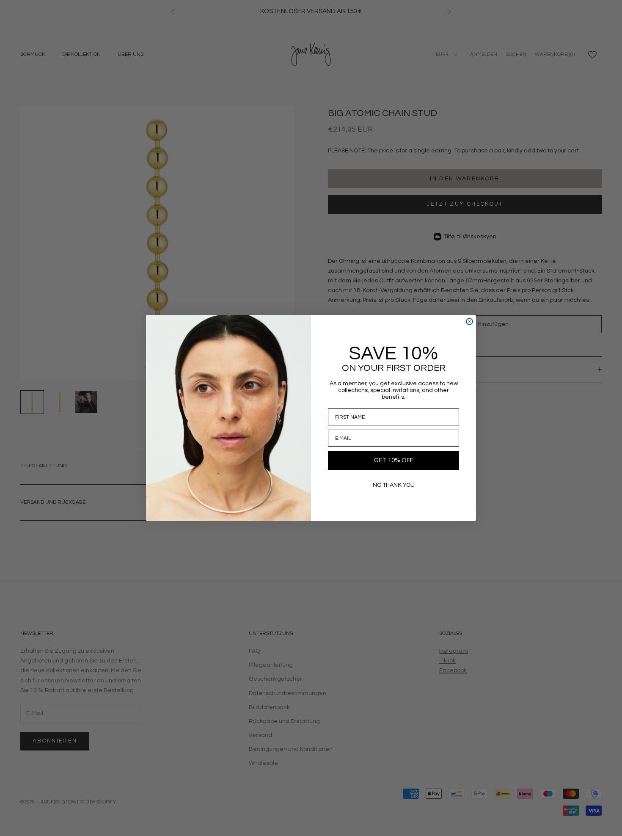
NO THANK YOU (394, 485)
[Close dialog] (469, 321)
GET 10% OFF (393, 460)
